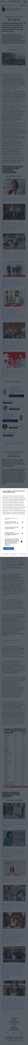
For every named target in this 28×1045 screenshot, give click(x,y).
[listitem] (14, 519)
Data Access (14, 554)
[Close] (24, 491)
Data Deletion (5, 554)
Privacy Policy (22, 554)
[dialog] (14, 522)
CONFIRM (8, 548)
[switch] (22, 522)
